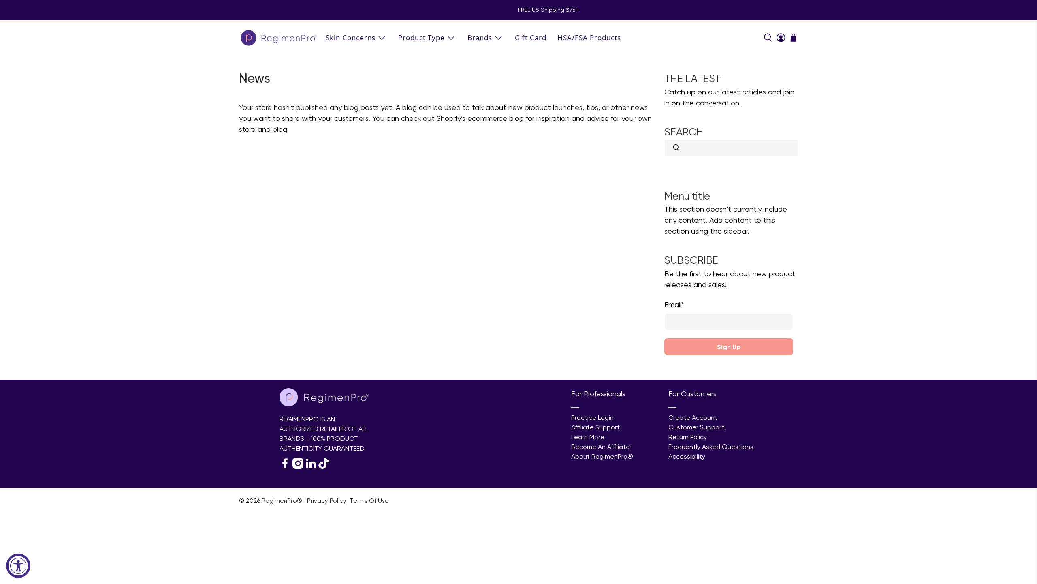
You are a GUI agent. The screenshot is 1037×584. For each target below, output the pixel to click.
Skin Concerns (351, 37)
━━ (575, 408)
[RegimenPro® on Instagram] (297, 466)
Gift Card (530, 37)
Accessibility (686, 456)
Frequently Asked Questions (710, 447)
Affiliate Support (595, 427)
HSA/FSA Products (589, 37)
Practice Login (592, 417)
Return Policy (687, 437)
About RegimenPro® (602, 456)
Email (674, 304)
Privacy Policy (327, 501)
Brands (479, 37)
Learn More (587, 437)
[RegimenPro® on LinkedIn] (310, 466)
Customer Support (696, 427)
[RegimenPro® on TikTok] (323, 466)
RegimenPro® (282, 501)
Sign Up (729, 347)
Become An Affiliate (600, 447)
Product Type (421, 37)
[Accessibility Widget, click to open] (18, 566)
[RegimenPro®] (279, 37)
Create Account (692, 417)
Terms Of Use (369, 501)
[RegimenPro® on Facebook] (285, 466)
